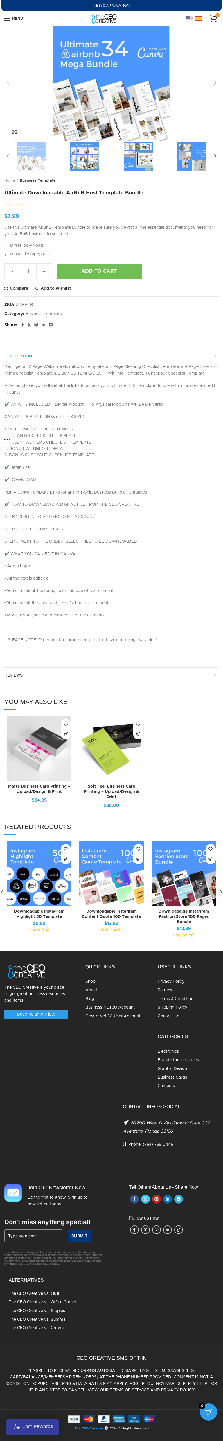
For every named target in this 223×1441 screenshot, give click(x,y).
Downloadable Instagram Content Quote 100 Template (111, 914)
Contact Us (168, 1016)
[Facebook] (23, 325)
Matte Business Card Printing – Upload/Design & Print (39, 789)
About (91, 990)
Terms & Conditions (176, 999)
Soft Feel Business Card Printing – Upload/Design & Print (111, 791)
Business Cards (172, 1077)
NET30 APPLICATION (111, 5)
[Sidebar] (7, 439)
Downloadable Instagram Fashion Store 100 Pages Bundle (184, 916)
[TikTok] (178, 1229)
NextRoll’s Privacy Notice (45, 1264)
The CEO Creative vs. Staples (37, 1311)
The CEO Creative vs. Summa (37, 1319)
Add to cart (99, 271)
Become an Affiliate (36, 1014)
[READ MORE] (66, 734)
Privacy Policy (171, 981)
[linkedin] (43, 325)
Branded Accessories (178, 1060)
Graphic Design (172, 1069)
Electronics (168, 1052)
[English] (189, 18)
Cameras (166, 1086)
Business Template (38, 181)
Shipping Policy (172, 1007)
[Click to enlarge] (14, 131)
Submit (79, 1235)
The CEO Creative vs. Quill (34, 1294)
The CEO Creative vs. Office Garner (42, 1302)
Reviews (13, 675)
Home (9, 181)
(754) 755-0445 (158, 1145)
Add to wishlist (56, 289)
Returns (165, 990)
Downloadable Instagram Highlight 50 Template (39, 914)
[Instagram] (156, 1229)
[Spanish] (198, 18)
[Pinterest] (36, 325)
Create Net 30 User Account (112, 1016)
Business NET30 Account (110, 1007)
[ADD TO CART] (66, 859)
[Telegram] (51, 325)
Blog (89, 999)
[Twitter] (29, 325)
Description (18, 356)
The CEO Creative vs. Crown (36, 1328)
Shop (90, 981)
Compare (19, 289)
